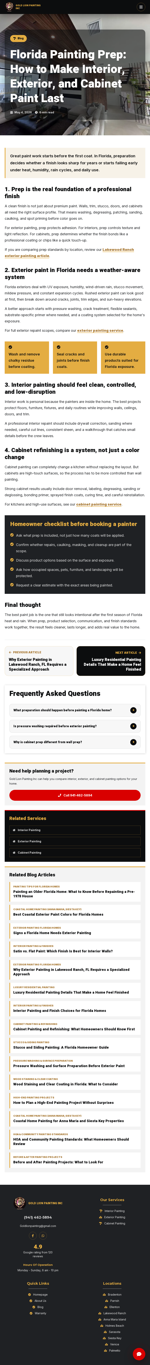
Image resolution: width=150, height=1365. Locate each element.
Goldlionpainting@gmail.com (38, 1226)
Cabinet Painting (29, 852)
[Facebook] (33, 1236)
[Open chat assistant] (139, 1354)
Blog (21, 38)
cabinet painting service (98, 504)
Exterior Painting (29, 841)
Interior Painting (29, 830)
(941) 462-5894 (38, 1217)
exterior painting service (100, 330)
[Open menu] (141, 7)
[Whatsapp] (43, 1236)
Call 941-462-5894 (77, 795)
